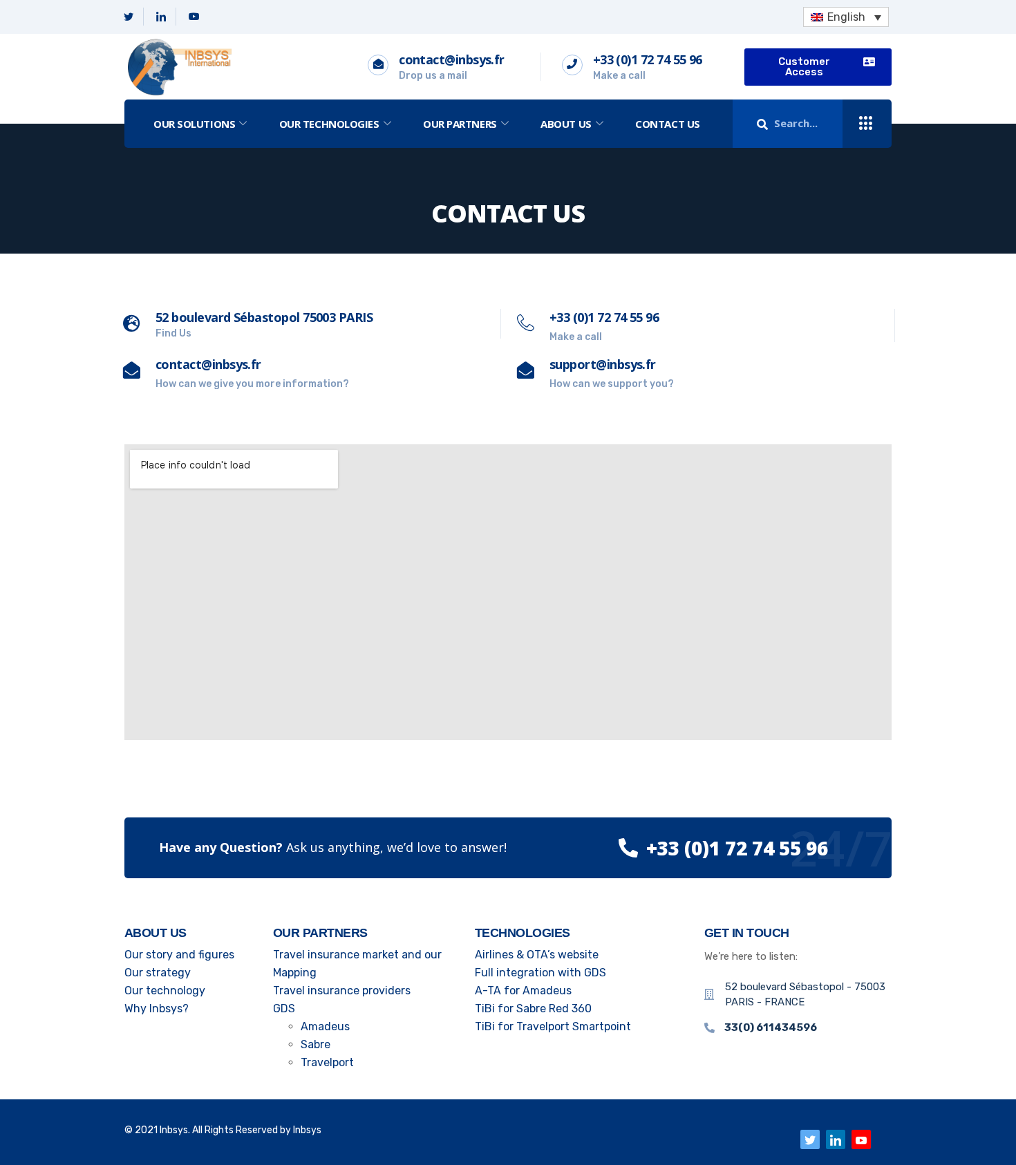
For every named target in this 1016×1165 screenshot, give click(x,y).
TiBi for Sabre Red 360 (533, 1008)
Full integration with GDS (540, 972)
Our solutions (194, 124)
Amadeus (325, 1026)
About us (565, 124)
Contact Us (667, 124)
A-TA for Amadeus (523, 990)
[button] (818, 67)
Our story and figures (179, 954)
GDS (284, 1008)
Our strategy (157, 972)
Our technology (164, 990)
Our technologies (329, 124)
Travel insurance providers (342, 990)
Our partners (460, 124)
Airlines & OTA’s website (537, 954)
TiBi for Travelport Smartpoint (553, 1026)
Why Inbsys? (156, 1008)
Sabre (315, 1044)
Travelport (327, 1062)
